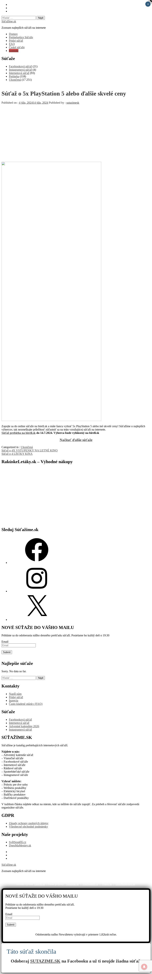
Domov (13, 34)
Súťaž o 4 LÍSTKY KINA (17, 453)
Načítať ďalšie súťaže (76, 440)
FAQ (12, 44)
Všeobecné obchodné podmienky (28, 826)
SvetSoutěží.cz (90, 884)
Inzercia (13, 700)
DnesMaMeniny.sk (20, 845)
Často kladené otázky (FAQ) (25, 703)
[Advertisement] (76, 132)
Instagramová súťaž (20, 69)
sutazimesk (72, 102)
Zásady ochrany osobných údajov (28, 823)
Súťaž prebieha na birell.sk (18, 432)
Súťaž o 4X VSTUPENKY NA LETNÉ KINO (29, 450)
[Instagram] (37, 591)
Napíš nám (15, 693)
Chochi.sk (39, 884)
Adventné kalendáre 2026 (24, 726)
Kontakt (13, 50)
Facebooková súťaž (20, 66)
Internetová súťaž (19, 73)
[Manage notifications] (144, 967)
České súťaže (17, 47)
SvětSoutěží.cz (17, 842)
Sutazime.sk (72, 884)
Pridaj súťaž (16, 40)
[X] (37, 619)
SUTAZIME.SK (45, 961)
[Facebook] (37, 562)
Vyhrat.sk (107, 884)
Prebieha (14, 76)
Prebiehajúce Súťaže (21, 37)
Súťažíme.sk (8, 21)
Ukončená (15, 79)
